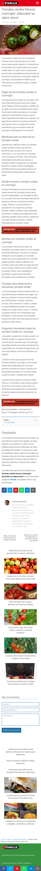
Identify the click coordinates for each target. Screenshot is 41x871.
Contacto (20, 863)
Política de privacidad (9, 863)
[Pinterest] (15, 490)
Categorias (27, 863)
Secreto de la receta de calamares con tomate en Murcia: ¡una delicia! (31, 538)
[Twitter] (10, 490)
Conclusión (11, 422)
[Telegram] (27, 490)
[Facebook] (4, 490)
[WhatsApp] (21, 490)
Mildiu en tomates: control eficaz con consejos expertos (9, 538)
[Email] (33, 490)
